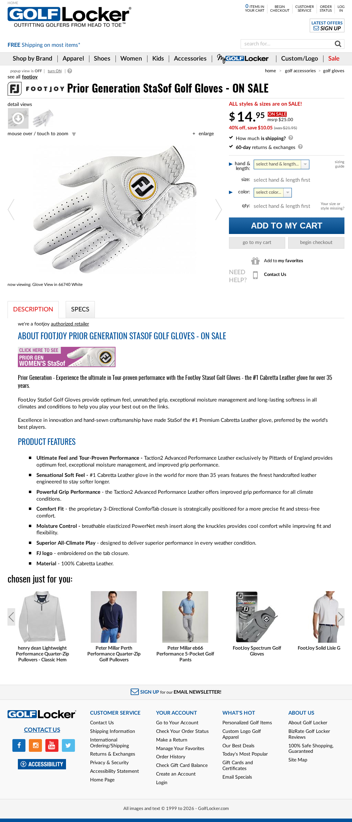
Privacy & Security (109, 762)
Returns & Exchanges (112, 754)
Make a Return (171, 740)
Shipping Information (112, 731)
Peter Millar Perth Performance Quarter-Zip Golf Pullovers (114, 654)
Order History (170, 757)
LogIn (341, 8)
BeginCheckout (279, 8)
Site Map (297, 760)
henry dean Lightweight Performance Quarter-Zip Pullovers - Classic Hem (42, 654)
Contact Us (102, 722)
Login (161, 782)
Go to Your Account (177, 722)
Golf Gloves (333, 71)
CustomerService (304, 8)
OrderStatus (326, 8)
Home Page (102, 780)
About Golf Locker (307, 722)
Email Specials (237, 777)
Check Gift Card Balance (182, 765)
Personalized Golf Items (247, 722)
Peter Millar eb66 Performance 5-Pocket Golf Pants (185, 654)
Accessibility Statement (114, 771)
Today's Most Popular (245, 754)
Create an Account (176, 774)
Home (270, 71)
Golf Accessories (300, 71)
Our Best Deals (238, 746)
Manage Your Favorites (180, 748)
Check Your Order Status (182, 731)
